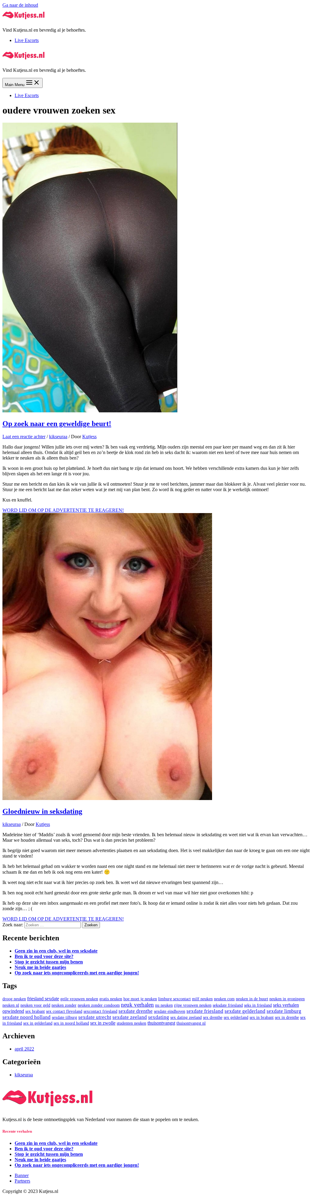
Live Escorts (27, 40)
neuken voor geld (35, 1005)
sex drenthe (212, 1017)
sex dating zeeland (186, 1017)
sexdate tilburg (64, 1017)
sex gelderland (236, 1017)
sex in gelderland (37, 1023)
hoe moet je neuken (140, 999)
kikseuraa (58, 436)
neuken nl (10, 1005)
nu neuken (164, 1005)
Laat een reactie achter (23, 436)
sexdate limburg (284, 1011)
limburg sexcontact (174, 999)
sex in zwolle (102, 1023)
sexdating (158, 1017)
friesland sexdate (43, 998)
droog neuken (14, 999)
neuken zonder (63, 1005)
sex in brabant (262, 1017)
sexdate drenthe (136, 1011)
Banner (22, 1175)
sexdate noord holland (26, 1017)
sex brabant (35, 1011)
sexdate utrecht (94, 1017)
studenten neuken (131, 1023)
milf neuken (202, 999)
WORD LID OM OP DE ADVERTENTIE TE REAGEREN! (63, 510)
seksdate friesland (228, 1005)
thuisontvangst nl (191, 1023)
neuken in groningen (287, 999)
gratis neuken (110, 999)
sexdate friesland (204, 1011)
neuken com (224, 999)
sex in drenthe (287, 1017)
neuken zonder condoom (99, 1005)
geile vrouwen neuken (79, 999)
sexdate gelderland (245, 1011)
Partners (22, 1180)
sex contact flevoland (64, 1011)
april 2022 (24, 1048)
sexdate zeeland (129, 1017)
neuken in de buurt (252, 999)
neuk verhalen (137, 1004)
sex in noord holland (71, 1023)
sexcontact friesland (100, 1011)
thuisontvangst (161, 1023)
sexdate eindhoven (169, 1011)
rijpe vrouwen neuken (192, 1005)
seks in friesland (258, 1005)
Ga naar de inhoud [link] (20, 5)
